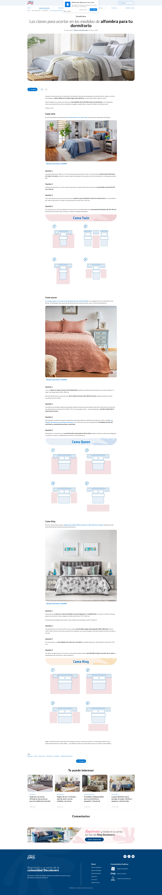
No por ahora (83, 10)
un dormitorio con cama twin (77, 117)
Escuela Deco (45, 10)
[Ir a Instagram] (133, 856)
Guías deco (94, 876)
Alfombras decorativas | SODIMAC (56, 163)
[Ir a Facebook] (129, 856)
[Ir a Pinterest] (124, 856)
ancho (83, 525)
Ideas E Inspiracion (36, 10)
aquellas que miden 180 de (72, 525)
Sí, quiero (93, 10)
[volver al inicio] (30, 4)
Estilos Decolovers (96, 873)
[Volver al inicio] (31, 857)
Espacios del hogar (96, 870)
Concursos (94, 879)
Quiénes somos (95, 882)
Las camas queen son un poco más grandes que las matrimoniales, (67, 301)
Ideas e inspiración (96, 867)
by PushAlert (68, 11)
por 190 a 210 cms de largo (94, 525)
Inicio (28, 10)
